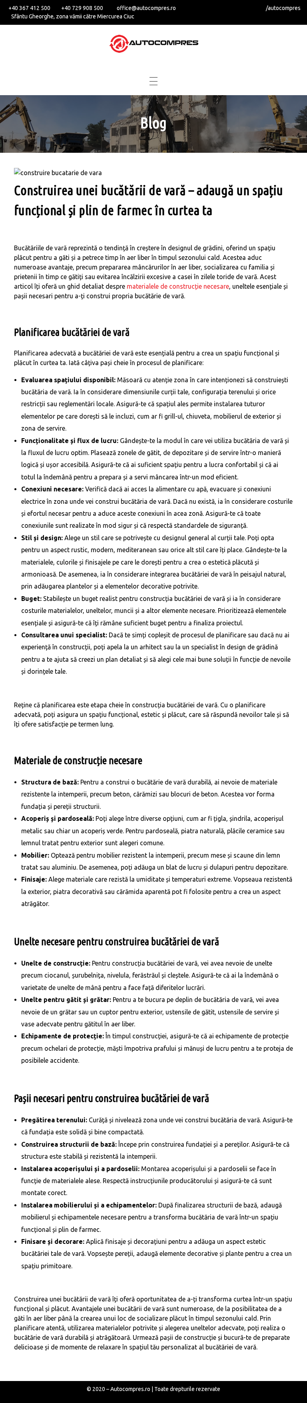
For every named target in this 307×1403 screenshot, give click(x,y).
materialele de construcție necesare (178, 286)
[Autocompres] (153, 44)
